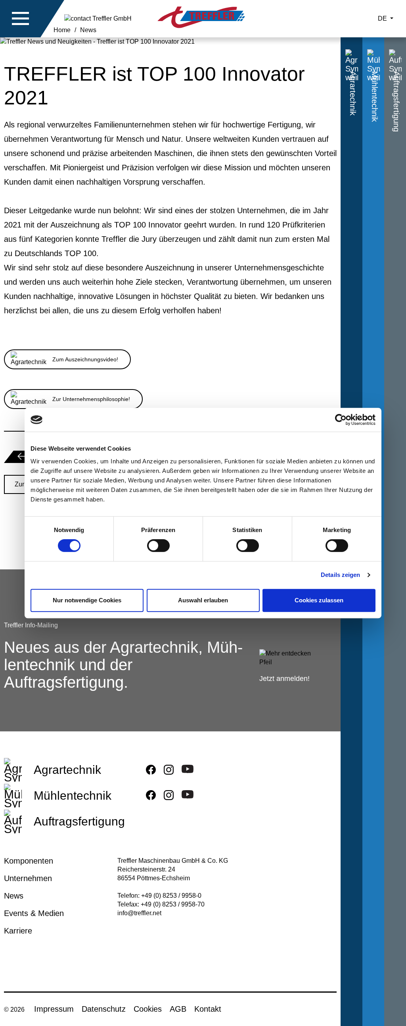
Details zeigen (340, 574)
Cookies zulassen (319, 600)
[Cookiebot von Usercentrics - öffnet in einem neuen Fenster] (340, 420)
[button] (20, 18)
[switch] (158, 547)
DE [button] (383, 18)
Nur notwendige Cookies (87, 600)
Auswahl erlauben (203, 600)
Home (62, 30)
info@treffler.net (139, 913)
